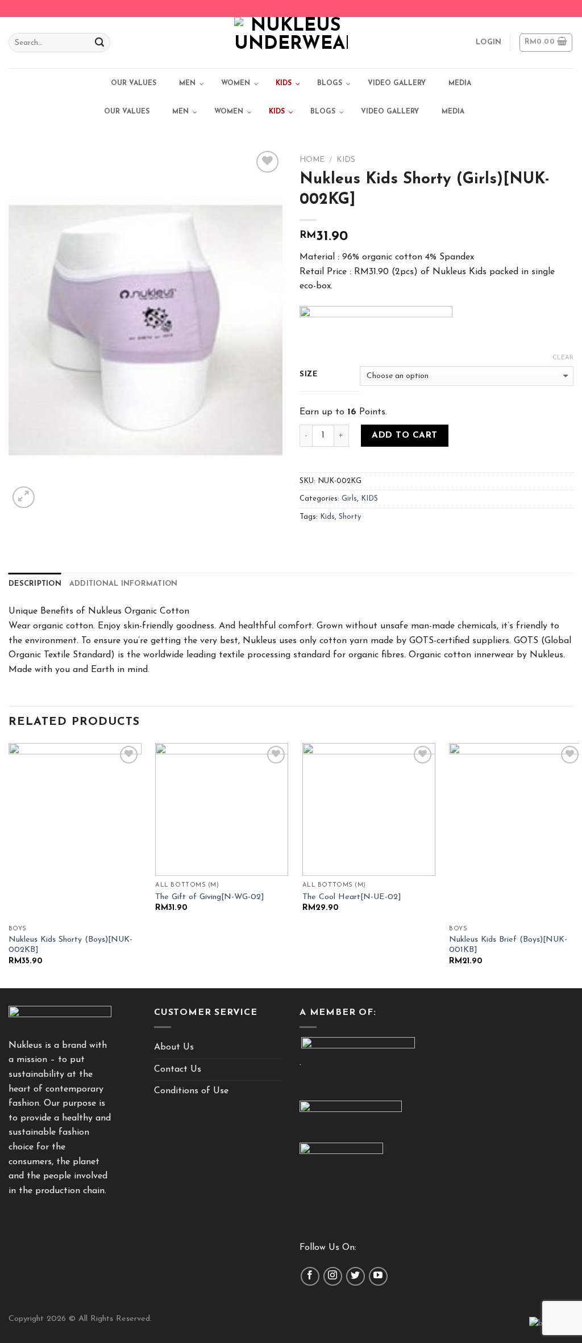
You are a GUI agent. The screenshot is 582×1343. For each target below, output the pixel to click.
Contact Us (177, 1069)
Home (312, 159)
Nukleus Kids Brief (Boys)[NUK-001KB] (508, 945)
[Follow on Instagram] (332, 1276)
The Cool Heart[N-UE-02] (351, 897)
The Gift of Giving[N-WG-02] (209, 897)
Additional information (123, 583)
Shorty (350, 517)
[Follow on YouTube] (378, 1276)
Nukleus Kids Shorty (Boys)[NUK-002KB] (70, 945)
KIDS (345, 159)
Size (309, 374)
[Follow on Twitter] (355, 1276)
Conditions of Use (191, 1091)
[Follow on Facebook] (310, 1276)
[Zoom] (24, 497)
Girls (349, 498)
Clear (562, 358)
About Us (174, 1047)
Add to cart (404, 435)
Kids (327, 517)
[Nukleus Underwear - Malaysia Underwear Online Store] (291, 42)
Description (35, 583)
